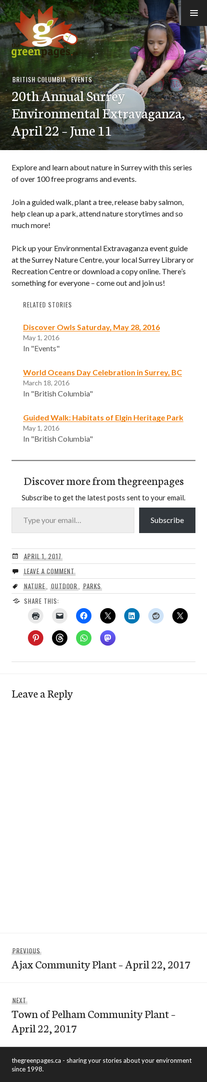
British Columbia (39, 79)
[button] (194, 13)
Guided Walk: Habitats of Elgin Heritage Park (103, 417)
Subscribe (167, 519)
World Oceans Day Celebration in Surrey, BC (102, 372)
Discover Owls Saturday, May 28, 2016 (91, 326)
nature (34, 586)
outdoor (64, 586)
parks (92, 586)
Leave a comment (49, 571)
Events (81, 79)
